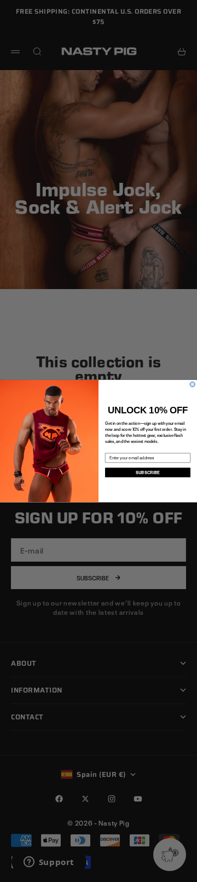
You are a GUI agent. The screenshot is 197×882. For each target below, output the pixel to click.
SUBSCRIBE (148, 472)
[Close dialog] (192, 384)
